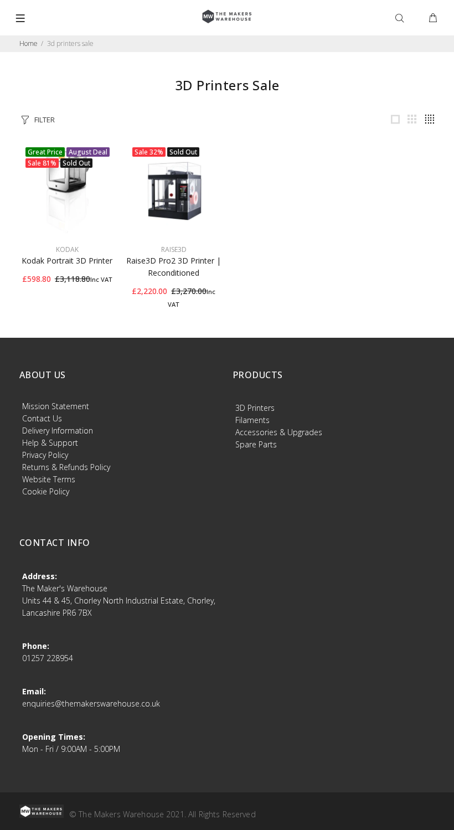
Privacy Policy (45, 455)
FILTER (44, 120)
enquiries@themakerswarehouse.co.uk (91, 703)
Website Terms (48, 479)
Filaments (252, 420)
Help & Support (50, 442)
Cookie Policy (45, 491)
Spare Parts (256, 444)
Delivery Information (57, 430)
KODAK (67, 249)
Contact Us (42, 418)
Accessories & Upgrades (278, 432)
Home (28, 43)
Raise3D (174, 249)
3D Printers (255, 408)
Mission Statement (55, 406)
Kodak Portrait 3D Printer (67, 260)
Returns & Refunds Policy (66, 467)
